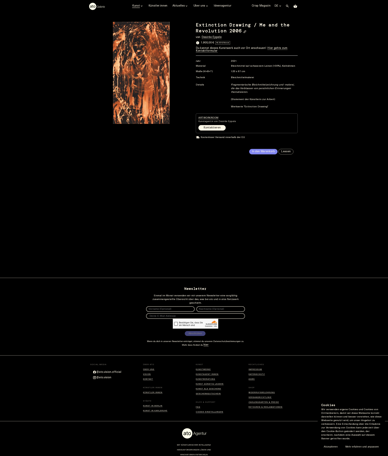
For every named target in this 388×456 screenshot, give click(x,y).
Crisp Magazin (261, 6)
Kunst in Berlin (152, 406)
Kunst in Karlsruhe (155, 411)
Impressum (255, 369)
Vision (147, 374)
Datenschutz (257, 374)
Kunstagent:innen (207, 374)
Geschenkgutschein (208, 394)
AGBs (252, 379)
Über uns (148, 369)
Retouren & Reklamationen (266, 407)
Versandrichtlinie (260, 397)
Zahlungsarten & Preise (264, 402)
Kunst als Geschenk (208, 389)
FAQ (198, 407)
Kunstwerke (203, 369)
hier (206, 345)
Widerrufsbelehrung (262, 392)
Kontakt (148, 379)
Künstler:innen (152, 392)
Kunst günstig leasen (210, 384)
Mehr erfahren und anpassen (362, 446)
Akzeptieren (331, 446)
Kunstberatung (205, 379)
